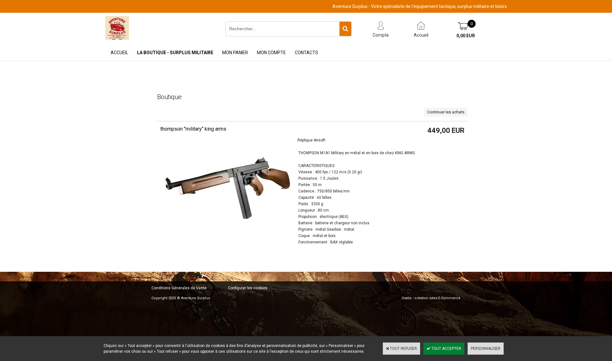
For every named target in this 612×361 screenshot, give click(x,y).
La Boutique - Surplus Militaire (175, 52)
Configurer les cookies (247, 288)
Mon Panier (235, 52)
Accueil (119, 52)
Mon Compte (271, 52)
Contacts (306, 52)
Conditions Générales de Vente (179, 288)
